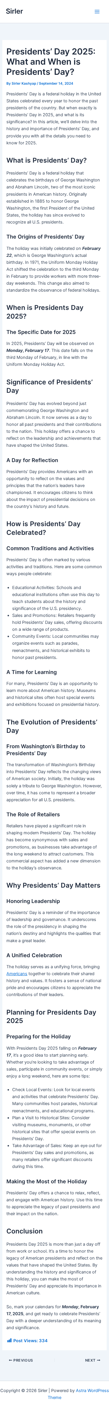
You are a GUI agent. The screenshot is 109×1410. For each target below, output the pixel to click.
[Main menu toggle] (97, 12)
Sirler (14, 11)
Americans (16, 973)
